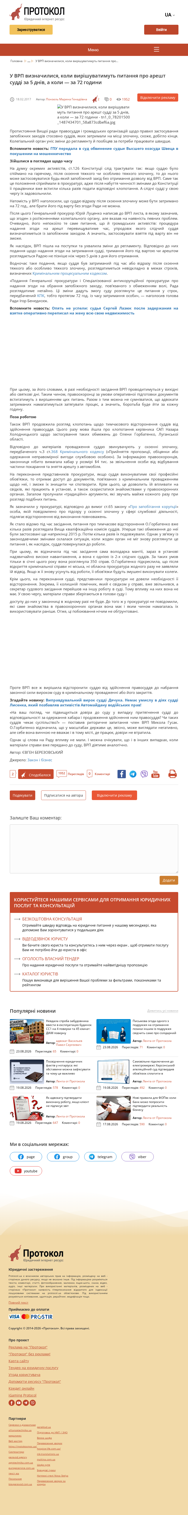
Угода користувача (24, 1374)
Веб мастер (15, 1441)
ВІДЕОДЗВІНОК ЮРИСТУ (45, 939)
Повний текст (18, 1302)
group (68, 1156)
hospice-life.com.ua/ (49, 1448)
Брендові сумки (46, 1470)
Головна (17, 61)
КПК (40, 295)
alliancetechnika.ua (20, 1430)
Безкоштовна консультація (52, 919)
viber (142, 1156)
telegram (105, 1156)
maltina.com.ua (46, 1459)
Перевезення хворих (49, 1443)
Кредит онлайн (21, 1388)
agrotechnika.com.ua (21, 1462)
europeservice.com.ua (22, 1468)
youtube (30, 1171)
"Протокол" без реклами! (29, 1354)
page (31, 1156)
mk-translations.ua (48, 1454)
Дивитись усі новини (162, 1011)
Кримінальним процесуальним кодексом (70, 273)
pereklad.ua (44, 1427)
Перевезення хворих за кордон (51, 1482)
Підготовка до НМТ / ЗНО (52, 1432)
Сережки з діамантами (22, 1424)
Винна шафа (44, 1437)
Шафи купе (43, 1464)
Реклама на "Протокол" (28, 1347)
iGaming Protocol (22, 1395)
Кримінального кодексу (82, 451)
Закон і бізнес (39, 759)
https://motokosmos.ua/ (23, 1446)
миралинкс (15, 1435)
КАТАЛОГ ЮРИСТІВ (40, 974)
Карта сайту (19, 1361)
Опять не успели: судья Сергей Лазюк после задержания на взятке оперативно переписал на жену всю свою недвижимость (94, 310)
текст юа (14, 1473)
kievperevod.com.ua (20, 1484)
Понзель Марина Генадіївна (66, 99)
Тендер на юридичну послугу (33, 1367)
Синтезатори (16, 1451)
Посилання (15, 1478)
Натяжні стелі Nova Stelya (52, 1475)
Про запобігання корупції (153, 506)
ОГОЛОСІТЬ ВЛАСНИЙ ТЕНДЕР (50, 958)
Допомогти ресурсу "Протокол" (35, 1381)
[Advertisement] (94, 352)
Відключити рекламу (157, 97)
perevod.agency (18, 1457)
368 (55, 451)
